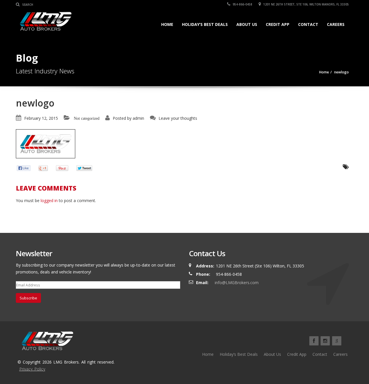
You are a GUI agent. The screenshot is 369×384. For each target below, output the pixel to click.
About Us (246, 24)
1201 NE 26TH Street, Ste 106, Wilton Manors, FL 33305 (305, 4)
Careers (335, 24)
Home (167, 24)
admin (138, 118)
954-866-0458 (242, 4)
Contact (308, 24)
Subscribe (28, 298)
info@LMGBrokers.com (237, 282)
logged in (49, 200)
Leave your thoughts (178, 118)
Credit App (277, 24)
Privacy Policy (32, 369)
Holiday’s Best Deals (205, 24)
